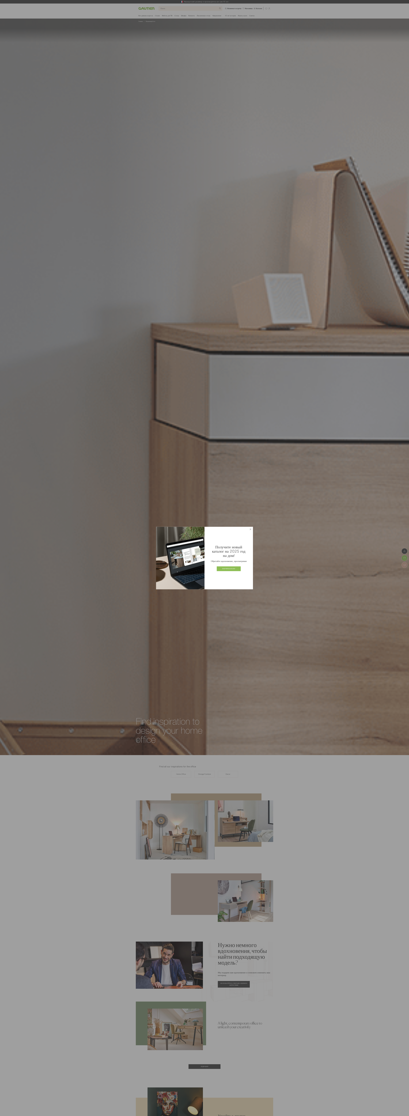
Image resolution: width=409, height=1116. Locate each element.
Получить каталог (228, 568)
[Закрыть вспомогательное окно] (250, 529)
